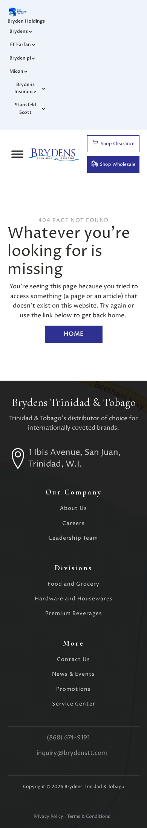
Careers (73, 523)
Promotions (73, 689)
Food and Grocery (73, 584)
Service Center (73, 704)
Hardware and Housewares (74, 598)
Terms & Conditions (88, 816)
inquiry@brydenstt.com (72, 753)
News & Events (73, 674)
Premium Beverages (73, 613)
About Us (73, 508)
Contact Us (73, 659)
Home (74, 334)
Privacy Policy (48, 816)
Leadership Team (73, 538)
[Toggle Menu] (17, 154)
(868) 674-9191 (68, 737)
